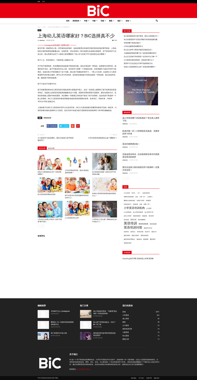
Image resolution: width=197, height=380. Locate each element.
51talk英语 (127, 193)
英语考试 (126, 232)
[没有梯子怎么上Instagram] (43, 314)
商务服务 (133, 378)
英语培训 (130, 223)
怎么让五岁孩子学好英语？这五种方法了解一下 (140, 56)
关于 (43, 1)
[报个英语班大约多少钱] (43, 336)
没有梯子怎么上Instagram (60, 311)
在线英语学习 (127, 204)
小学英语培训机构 (134, 208)
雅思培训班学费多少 (129, 239)
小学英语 (125, 315)
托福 (102, 21)
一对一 (139, 193)
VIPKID (133, 193)
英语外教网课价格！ (131, 144)
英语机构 (76, 21)
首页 (67, 21)
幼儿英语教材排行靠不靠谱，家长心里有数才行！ (141, 36)
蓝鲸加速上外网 (142, 258)
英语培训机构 (143, 224)
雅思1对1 (154, 232)
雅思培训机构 (144, 235)
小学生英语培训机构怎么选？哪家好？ (102, 138)
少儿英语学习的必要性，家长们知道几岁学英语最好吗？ (56, 139)
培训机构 (135, 204)
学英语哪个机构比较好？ (132, 43)
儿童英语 (125, 332)
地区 (119, 21)
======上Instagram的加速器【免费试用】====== (57, 45)
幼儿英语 (125, 336)
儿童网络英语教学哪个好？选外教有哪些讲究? (140, 53)
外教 (141, 204)
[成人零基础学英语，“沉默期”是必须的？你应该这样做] (85, 314)
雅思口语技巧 (135, 235)
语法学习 (147, 232)
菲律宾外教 (140, 232)
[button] (156, 20)
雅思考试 (152, 239)
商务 (39, 1)
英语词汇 (132, 232)
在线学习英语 (140, 200)
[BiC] (98, 10)
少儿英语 (148, 208)
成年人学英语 (127, 216)
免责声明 (149, 378)
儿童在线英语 (146, 193)
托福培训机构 (136, 216)
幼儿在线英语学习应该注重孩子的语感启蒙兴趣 (140, 39)
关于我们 (141, 378)
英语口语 (133, 219)
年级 (85, 21)
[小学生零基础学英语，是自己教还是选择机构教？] (77, 160)
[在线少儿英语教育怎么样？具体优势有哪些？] (50, 161)
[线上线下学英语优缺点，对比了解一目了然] (85, 325)
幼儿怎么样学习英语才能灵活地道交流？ (138, 50)
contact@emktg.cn (83, 369)
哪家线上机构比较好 (129, 200)
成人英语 (125, 318)
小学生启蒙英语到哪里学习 (133, 46)
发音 (136, 197)
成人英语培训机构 (138, 212)
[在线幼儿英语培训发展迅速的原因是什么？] (104, 184)
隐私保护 (156, 378)
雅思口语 (125, 339)
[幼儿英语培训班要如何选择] (50, 185)
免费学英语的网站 (129, 197)
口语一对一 (143, 197)
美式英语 (151, 216)
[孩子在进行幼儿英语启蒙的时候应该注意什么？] (77, 185)
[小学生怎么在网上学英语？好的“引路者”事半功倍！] (50, 209)
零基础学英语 (127, 243)
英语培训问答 (47, 118)
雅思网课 (145, 239)
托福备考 (144, 216)
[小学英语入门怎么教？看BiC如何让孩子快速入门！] (104, 209)
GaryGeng (126, 258)
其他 (127, 21)
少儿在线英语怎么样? (72, 218)
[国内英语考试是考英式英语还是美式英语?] (85, 336)
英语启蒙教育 (141, 219)
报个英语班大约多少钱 (59, 333)
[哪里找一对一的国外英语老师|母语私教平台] (43, 325)
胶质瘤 (151, 258)
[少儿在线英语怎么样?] (77, 208)
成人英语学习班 (149, 212)
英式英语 (126, 219)
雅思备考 (139, 239)
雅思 (110, 21)
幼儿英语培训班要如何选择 (46, 194)
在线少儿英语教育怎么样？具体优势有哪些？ (140, 67)
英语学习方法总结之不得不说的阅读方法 (138, 63)
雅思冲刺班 (127, 235)
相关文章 (42, 148)
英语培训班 (153, 224)
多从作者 (51, 148)
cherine (42, 40)
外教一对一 (147, 204)
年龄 (94, 21)
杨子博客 (133, 258)
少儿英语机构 (127, 212)
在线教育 (148, 200)
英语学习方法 (148, 228)
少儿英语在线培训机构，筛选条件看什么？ (139, 60)
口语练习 (149, 197)
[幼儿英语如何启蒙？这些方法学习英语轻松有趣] (104, 161)
